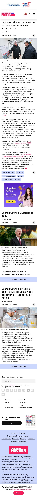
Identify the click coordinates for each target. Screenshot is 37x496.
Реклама (22, 433)
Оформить (11, 423)
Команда (23, 439)
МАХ (4, 115)
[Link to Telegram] (23, 390)
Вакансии (15, 439)
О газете (14, 433)
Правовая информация (18, 441)
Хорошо (18, 493)
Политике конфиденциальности (21, 489)
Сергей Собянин (8, 176)
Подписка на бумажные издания (18, 436)
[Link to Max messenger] (3, 390)
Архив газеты (22, 402)
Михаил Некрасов (8, 301)
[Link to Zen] (15, 390)
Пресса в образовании (25, 407)
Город (14, 35)
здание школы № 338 (23, 143)
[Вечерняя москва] (18, 450)
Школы (20, 176)
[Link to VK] (7, 390)
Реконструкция (8, 172)
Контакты (31, 439)
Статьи (7, 402)
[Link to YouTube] (19, 390)
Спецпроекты (23, 405)
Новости (7, 399)
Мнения (7, 405)
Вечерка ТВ (22, 399)
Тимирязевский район (11, 180)
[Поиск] (30, 14)
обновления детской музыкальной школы (16, 155)
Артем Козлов (6, 219)
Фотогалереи (9, 407)
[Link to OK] (11, 390)
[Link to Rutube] (32, 390)
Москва (20, 172)
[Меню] (33, 14)
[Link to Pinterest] (3, 394)
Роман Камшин (7, 32)
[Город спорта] (25, 14)
